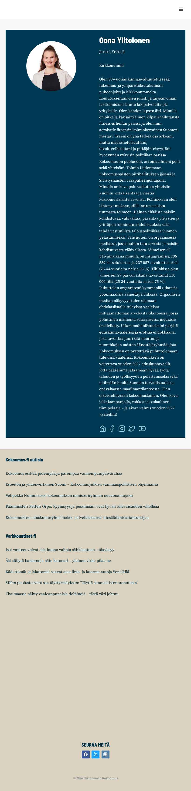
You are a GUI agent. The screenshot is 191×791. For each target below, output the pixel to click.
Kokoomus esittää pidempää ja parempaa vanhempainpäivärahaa (64, 473)
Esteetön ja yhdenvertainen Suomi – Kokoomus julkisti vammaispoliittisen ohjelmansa (82, 484)
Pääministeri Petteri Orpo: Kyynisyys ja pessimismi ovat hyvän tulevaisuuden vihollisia (82, 506)
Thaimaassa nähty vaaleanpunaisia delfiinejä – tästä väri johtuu (62, 594)
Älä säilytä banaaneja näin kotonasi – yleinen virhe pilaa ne (58, 560)
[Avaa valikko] (181, 9)
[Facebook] (86, 754)
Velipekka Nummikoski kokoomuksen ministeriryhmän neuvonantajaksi (69, 495)
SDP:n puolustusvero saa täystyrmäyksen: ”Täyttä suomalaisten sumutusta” (72, 582)
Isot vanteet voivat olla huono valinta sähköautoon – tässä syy (60, 549)
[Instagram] (105, 754)
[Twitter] (95, 754)
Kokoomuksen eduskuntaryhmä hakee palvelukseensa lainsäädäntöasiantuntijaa (77, 517)
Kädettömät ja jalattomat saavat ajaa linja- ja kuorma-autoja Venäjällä (67, 571)
